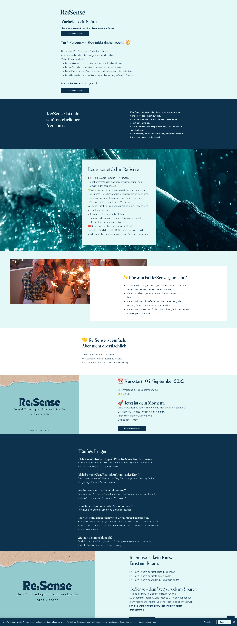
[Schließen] (234, 622)
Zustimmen (224, 622)
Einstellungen (209, 622)
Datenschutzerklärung (147, 622)
